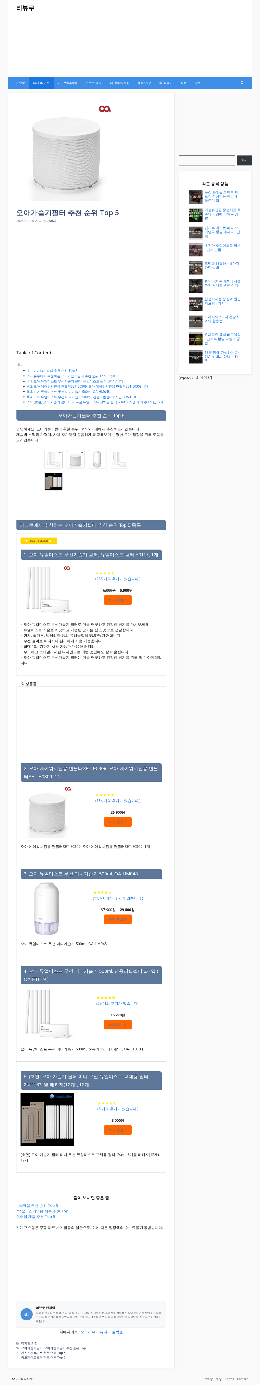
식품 (184, 83)
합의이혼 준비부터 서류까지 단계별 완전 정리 (223, 283)
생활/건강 (144, 83)
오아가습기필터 (31, 1348)
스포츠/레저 (93, 83)
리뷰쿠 (25, 7)
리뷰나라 (103, 1331)
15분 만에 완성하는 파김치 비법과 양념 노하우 (222, 356)
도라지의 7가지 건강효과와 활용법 (222, 318)
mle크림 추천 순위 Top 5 (37, 1205)
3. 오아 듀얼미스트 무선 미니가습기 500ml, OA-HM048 (70, 391)
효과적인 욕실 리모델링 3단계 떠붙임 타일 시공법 (223, 338)
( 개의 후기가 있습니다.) (117, 578)
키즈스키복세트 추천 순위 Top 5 (43, 1353)
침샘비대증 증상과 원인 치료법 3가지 (223, 300)
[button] (242, 83)
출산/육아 (165, 83)
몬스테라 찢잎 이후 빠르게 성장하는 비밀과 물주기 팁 (221, 196)
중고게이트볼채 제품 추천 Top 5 (43, 1357)
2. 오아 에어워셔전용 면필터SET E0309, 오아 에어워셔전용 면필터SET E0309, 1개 (89, 386)
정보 (198, 83)
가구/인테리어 (67, 83)
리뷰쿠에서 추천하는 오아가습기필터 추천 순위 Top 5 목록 (73, 376)
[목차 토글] (19, 365)
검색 (244, 160)
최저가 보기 (118, 599)
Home (20, 83)
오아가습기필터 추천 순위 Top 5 (53, 370)
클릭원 (117, 1331)
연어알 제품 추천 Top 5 (35, 1216)
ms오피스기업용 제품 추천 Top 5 (43, 1211)
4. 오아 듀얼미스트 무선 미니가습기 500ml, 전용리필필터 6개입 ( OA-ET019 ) (85, 397)
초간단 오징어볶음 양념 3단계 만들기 (223, 247)
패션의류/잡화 (119, 83)
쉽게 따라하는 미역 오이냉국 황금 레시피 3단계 (222, 231)
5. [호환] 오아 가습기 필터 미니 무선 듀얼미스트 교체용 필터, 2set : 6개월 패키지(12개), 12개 (97, 402)
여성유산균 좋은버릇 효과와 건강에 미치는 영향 (223, 213)
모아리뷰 (88, 1331)
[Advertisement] (130, 46)
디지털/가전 (41, 83)
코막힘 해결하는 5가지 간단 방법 (222, 265)
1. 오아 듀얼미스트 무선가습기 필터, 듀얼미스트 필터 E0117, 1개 (76, 381)
